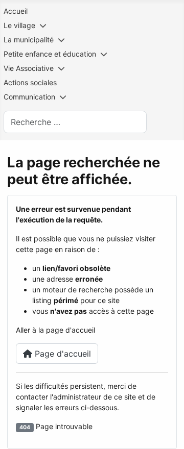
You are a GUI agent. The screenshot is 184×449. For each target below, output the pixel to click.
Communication (29, 96)
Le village (19, 25)
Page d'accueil (61, 353)
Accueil (16, 11)
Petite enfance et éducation (50, 53)
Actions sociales (30, 82)
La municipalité (29, 39)
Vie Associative (29, 68)
